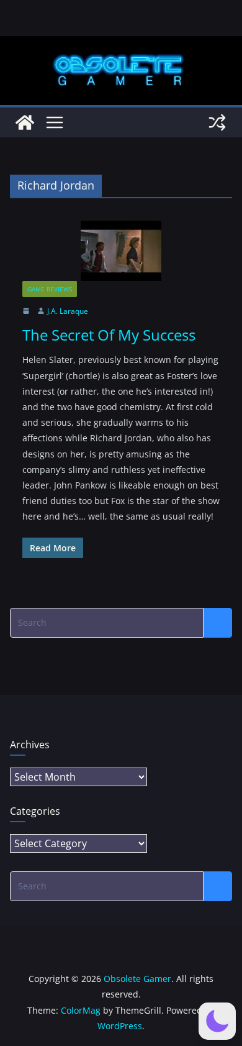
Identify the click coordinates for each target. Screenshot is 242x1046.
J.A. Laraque (67, 311)
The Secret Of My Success (108, 334)
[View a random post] (217, 122)
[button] (217, 1021)
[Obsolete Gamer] (25, 122)
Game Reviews (49, 289)
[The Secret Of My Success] (121, 251)
